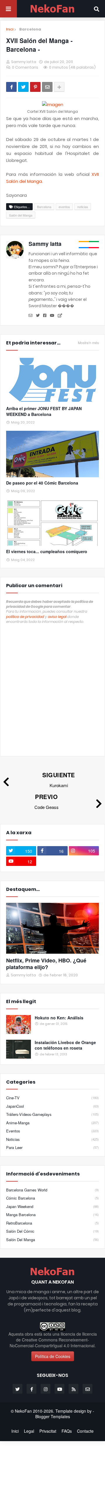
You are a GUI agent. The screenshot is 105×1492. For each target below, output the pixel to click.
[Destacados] (52, 928)
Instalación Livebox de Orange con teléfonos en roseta (65, 1045)
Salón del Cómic (52, 1231)
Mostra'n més (88, 342)
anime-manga (52, 1122)
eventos (64, 206)
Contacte (85, 1431)
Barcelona (30, 29)
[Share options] (59, 87)
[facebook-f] (31, 1389)
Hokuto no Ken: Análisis (59, 1018)
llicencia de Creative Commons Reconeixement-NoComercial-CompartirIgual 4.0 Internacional (53, 1339)
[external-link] (60, 316)
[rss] (73, 1389)
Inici (9, 29)
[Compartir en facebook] (11, 87)
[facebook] (44, 316)
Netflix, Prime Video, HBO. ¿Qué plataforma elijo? (46, 964)
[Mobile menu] (8, 8)
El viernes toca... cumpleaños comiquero (46, 551)
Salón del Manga (20, 215)
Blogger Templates (52, 1416)
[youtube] (52, 316)
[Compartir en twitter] (23, 87)
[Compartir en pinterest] (35, 87)
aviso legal (57, 616)
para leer (52, 1147)
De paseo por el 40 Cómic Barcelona (42, 483)
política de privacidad (25, 616)
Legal (29, 1431)
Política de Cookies (52, 1356)
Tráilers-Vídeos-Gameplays (52, 1114)
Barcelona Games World (52, 1190)
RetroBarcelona (52, 1223)
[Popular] (18, 1024)
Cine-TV (52, 1097)
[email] (30, 316)
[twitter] (38, 316)
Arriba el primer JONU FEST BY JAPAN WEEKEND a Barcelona (44, 411)
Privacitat (47, 1431)
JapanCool (52, 1106)
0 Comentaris (25, 67)
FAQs (67, 1431)
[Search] (96, 8)
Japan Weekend (52, 1206)
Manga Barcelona (52, 1214)
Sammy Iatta (45, 244)
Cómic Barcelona (52, 1198)
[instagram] (45, 1389)
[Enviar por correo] (47, 87)
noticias (82, 206)
